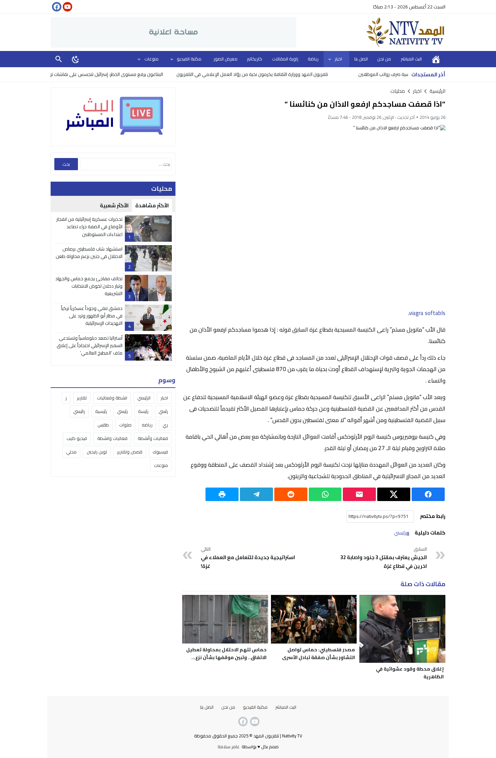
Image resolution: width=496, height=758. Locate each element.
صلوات (125, 425)
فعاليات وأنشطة (153, 438)
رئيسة (143, 411)
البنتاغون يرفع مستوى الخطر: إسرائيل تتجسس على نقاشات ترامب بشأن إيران (114, 74)
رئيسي (400, 533)
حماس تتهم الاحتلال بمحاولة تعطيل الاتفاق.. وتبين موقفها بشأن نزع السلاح (226, 657)
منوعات (151, 59)
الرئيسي (143, 398)
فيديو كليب (76, 438)
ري (165, 425)
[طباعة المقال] (222, 494)
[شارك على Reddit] (291, 494)
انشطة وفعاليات (112, 398)
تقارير (82, 398)
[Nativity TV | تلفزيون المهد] (370, 32)
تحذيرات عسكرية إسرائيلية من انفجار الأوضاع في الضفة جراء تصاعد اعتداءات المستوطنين (89, 227)
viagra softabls (427, 313)
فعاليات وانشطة (112, 438)
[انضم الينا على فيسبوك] (56, 6)
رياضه (147, 425)
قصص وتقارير (129, 452)
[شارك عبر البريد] (359, 494)
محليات (397, 91)
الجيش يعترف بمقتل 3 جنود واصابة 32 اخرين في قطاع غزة (383, 558)
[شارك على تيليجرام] (256, 494)
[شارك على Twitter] (394, 494)
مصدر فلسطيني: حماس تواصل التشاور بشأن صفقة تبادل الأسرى (318, 653)
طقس (103, 425)
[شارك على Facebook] (428, 494)
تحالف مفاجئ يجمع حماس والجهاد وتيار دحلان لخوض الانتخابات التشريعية (88, 286)
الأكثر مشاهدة (152, 205)
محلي (71, 452)
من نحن (384, 59)
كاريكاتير (254, 59)
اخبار (338, 59)
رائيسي (79, 411)
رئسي (163, 411)
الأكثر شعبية (114, 205)
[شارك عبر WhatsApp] (325, 494)
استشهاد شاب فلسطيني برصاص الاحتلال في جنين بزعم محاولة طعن (89, 252)
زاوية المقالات (285, 59)
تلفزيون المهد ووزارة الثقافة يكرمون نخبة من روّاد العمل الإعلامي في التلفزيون (273, 74)
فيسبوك (160, 452)
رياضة (313, 59)
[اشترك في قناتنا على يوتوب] (66, 6)
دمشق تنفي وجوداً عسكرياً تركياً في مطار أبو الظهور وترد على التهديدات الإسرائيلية (91, 316)
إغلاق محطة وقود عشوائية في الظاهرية (410, 672)
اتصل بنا (361, 59)
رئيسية (101, 411)
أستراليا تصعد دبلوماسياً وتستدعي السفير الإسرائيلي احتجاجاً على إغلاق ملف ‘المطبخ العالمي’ (89, 346)
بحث (59, 59)
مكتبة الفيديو (189, 59)
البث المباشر (411, 59)
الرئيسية (436, 59)
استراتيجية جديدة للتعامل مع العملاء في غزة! (248, 558)
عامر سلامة (229, 746)
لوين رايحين (97, 452)
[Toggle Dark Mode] (75, 59)
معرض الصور (226, 59)
